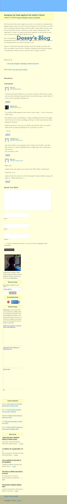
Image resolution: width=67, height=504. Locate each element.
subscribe (40, 243)
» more (21, 443)
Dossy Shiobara (22, 17)
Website (6, 239)
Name (5, 218)
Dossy (12, 106)
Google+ (8, 302)
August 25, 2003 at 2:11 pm (15, 107)
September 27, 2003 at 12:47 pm (16, 160)
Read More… (14, 278)
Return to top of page (11, 496)
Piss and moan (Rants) (20, 69)
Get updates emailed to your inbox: (11, 285)
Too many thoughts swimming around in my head (23, 64)
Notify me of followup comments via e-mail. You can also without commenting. (25, 244)
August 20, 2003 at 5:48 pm (15, 88)
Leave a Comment (34, 17)
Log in (19, 500)
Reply (7, 101)
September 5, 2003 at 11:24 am (16, 140)
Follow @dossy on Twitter (15, 302)
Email (5, 229)
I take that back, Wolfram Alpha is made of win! (10, 438)
